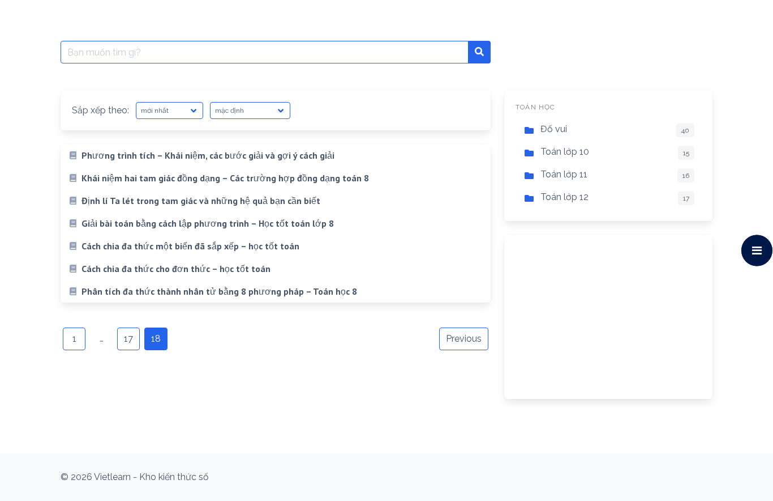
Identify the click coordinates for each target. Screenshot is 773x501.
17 (128, 338)
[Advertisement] (608, 317)
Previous (464, 338)
